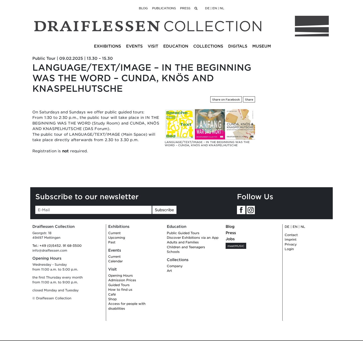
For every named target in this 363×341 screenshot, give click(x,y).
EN (214, 8)
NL (222, 8)
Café (112, 294)
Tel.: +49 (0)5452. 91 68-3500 (57, 245)
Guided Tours (119, 285)
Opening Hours (120, 275)
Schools (173, 251)
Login (289, 249)
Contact (291, 235)
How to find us (120, 289)
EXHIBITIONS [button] (107, 46)
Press (185, 8)
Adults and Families (183, 242)
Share (249, 99)
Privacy (291, 244)
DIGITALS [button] (237, 46)
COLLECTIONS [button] (208, 46)
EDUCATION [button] (175, 46)
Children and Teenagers (186, 247)
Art (169, 270)
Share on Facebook (226, 99)
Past (111, 242)
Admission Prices (122, 280)
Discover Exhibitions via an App (192, 237)
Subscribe (164, 209)
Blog (143, 8)
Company (175, 266)
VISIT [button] (153, 46)
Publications (164, 8)
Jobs (230, 238)
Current (114, 233)
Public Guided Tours (183, 233)
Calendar (115, 261)
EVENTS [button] (134, 46)
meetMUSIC (236, 246)
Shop (112, 299)
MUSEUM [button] (261, 46)
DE (207, 8)
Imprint (290, 239)
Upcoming (116, 237)
